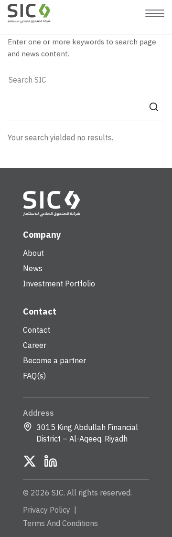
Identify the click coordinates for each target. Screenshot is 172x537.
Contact (36, 330)
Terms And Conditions (60, 523)
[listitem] (29, 461)
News (33, 268)
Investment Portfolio (59, 284)
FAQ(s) (34, 376)
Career (34, 345)
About (33, 253)
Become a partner (54, 361)
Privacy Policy (46, 510)
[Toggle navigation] (154, 13)
